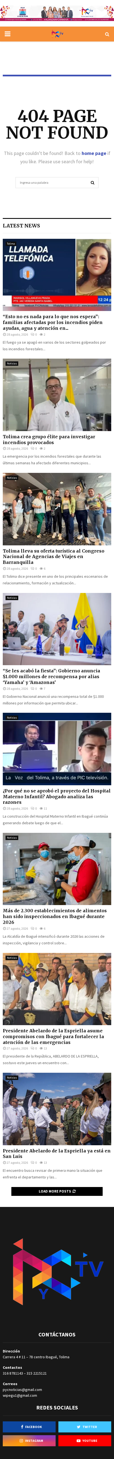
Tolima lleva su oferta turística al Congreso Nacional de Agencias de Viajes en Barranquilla (53, 556)
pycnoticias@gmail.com (22, 1389)
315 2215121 (37, 1373)
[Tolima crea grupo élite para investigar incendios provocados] (57, 395)
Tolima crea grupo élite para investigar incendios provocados (49, 439)
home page (94, 153)
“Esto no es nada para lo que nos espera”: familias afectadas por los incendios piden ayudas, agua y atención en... (53, 322)
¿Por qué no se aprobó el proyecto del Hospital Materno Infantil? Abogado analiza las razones (57, 796)
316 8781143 (13, 1373)
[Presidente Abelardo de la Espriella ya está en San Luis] (57, 1109)
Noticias (12, 363)
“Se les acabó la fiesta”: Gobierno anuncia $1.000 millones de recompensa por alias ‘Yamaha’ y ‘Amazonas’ (51, 676)
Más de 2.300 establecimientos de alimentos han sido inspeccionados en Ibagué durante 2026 (55, 916)
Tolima (11, 243)
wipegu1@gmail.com (20, 1395)
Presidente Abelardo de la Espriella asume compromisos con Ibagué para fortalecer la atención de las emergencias (53, 1036)
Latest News (21, 225)
